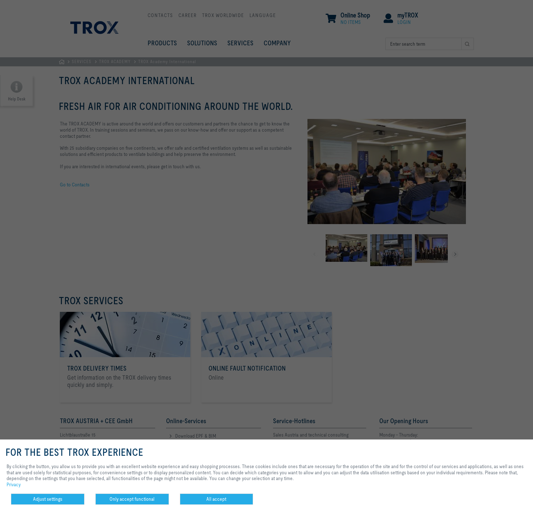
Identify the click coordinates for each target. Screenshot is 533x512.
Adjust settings (47, 499)
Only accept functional (132, 499)
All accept (216, 499)
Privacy (14, 484)
